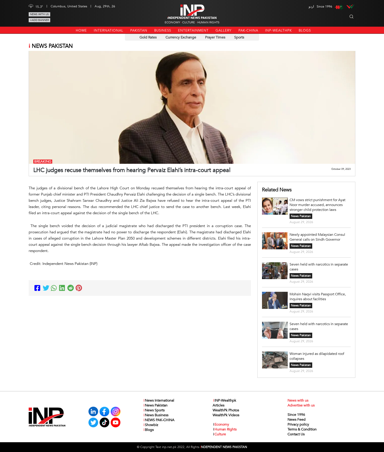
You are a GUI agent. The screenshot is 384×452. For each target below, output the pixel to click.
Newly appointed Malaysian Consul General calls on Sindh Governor (317, 237)
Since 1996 (296, 414)
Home (81, 30)
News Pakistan (301, 216)
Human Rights (208, 22)
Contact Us (296, 434)
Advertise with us (301, 405)
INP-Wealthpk (278, 30)
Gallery (224, 30)
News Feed (297, 419)
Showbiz (151, 424)
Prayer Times (215, 37)
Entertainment (193, 30)
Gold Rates (148, 37)
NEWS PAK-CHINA (159, 420)
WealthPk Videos (226, 415)
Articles (218, 405)
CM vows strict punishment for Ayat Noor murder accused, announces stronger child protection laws (317, 205)
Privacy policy (298, 424)
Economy (172, 22)
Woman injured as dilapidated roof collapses (317, 356)
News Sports (154, 410)
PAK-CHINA (248, 30)
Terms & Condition (302, 429)
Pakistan (138, 30)
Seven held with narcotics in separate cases (319, 267)
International (108, 30)
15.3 (39, 6)
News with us (39, 14)
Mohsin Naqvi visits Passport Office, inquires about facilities (318, 297)
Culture (188, 22)
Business (162, 30)
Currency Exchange (181, 37)
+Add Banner (39, 20)
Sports (239, 37)
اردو (311, 6)
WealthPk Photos (226, 410)
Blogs (305, 30)
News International (159, 400)
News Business (156, 415)
